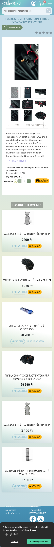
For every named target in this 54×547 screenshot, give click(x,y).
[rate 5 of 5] (50, 33)
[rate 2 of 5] (39, 33)
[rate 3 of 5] (43, 33)
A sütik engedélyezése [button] (39, 541)
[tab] (16, 124)
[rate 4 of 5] (47, 33)
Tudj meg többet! (10, 534)
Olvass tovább (18, 160)
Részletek (20, 245)
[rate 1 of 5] (36, 33)
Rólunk (34, 506)
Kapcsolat (35, 509)
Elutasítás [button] (14, 541)
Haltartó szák (15, 27)
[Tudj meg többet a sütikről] (38, 530)
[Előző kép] (7, 62)
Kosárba (35, 245)
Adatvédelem (13, 513)
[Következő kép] (45, 62)
